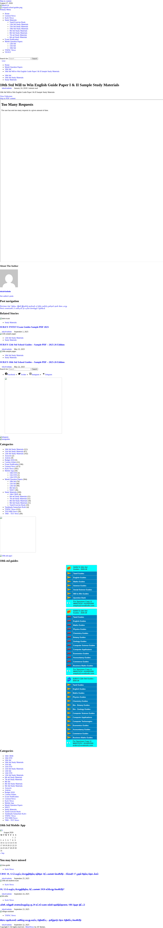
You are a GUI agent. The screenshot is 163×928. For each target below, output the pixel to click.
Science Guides (79, 586)
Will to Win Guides (81, 594)
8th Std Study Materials (18, 33)
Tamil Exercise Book (17, 22)
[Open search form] (0, 56)
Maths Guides (79, 582)
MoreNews (30, 927)
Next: (22, 308)
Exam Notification (12, 39)
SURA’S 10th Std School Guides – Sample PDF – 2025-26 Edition (32, 362)
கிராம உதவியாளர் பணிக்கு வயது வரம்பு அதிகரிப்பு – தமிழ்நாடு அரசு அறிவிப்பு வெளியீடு (40, 920)
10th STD (13, 473)
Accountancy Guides (82, 658)
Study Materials (11, 20)
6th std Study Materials (18, 37)
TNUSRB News (11, 511)
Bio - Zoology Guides (81, 709)
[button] (5, 10)
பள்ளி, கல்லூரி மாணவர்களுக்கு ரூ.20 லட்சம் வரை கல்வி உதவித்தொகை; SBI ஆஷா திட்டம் (42, 904)
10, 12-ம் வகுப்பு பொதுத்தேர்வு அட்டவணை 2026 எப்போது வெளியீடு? (32, 889)
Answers (8, 456)
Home (7, 14)
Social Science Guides (82, 590)
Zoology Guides (79, 641)
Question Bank (79, 598)
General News (10, 16)
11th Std (13, 46)
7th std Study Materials (18, 35)
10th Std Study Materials (19, 29)
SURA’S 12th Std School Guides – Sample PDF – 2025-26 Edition (32, 344)
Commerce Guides (81, 662)
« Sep (2, 853)
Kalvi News (9, 18)
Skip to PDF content (7, 98)
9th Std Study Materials (18, 31)
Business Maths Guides (83, 666)
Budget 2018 (10, 460)
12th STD (13, 477)
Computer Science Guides (84, 645)
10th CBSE (14, 494)
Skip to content (5, 1)
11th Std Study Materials (19, 26)
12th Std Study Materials (19, 24)
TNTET (8, 52)
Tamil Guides (78, 573)
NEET (12, 490)
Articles (8, 458)
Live (3, 61)
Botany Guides (79, 637)
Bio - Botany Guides (81, 705)
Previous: (33, 306)
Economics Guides (81, 653)
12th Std (13, 44)
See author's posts (6, 296)
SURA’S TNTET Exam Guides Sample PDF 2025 (24, 327)
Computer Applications (82, 717)
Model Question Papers (13, 41)
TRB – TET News (12, 514)
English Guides (79, 578)
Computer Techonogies (82, 721)
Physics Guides (79, 629)
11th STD (13, 475)
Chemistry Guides (80, 633)
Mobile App (9, 471)
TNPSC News (10, 50)
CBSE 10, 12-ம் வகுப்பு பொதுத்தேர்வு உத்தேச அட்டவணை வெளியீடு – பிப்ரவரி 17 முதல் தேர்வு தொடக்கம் (49, 874)
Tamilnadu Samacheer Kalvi (15, 507)
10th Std (13, 48)
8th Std (12, 488)
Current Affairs (10, 462)
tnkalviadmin (7, 88)
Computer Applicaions (82, 649)
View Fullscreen (6, 96)
